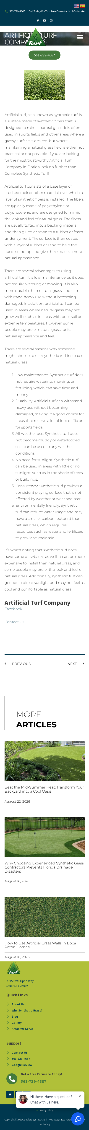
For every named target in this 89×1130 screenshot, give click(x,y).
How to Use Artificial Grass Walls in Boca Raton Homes (40, 945)
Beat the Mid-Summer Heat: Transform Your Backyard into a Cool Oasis (44, 789)
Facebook (13, 609)
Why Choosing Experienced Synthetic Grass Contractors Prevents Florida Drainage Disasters (44, 867)
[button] (80, 37)
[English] (77, 6)
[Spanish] (83, 6)
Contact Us (14, 622)
